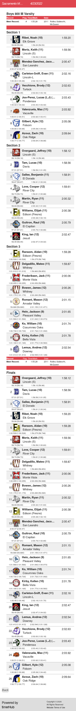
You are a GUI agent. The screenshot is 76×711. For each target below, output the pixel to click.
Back (5, 690)
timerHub (8, 706)
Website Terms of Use (56, 707)
